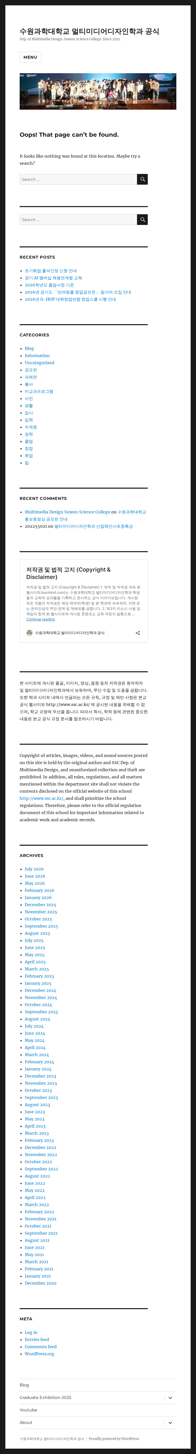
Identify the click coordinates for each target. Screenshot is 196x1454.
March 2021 (36, 1261)
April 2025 (35, 961)
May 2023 (34, 1118)
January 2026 (38, 897)
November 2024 (41, 997)
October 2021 (38, 1226)
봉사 (29, 384)
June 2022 (35, 1183)
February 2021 (39, 1268)
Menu (30, 57)
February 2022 (39, 1211)
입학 (29, 419)
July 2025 (34, 940)
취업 (29, 455)
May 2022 (35, 1190)
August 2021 (37, 1240)
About (26, 1422)
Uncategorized (39, 362)
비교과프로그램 (39, 391)
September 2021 (41, 1233)
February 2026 (39, 890)
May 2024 (35, 1040)
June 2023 (35, 1111)
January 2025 (38, 983)
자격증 (31, 426)
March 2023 (37, 1133)
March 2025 (37, 968)
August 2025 (37, 933)
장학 (29, 434)
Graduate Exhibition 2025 (45, 1397)
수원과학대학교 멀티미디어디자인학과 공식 (90, 31)
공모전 (31, 369)
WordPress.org (39, 1353)
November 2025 (41, 911)
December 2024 (40, 990)
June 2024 (35, 1033)
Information (37, 355)
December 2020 (40, 1283)
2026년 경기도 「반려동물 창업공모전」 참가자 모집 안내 (78, 292)
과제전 (31, 377)
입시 (29, 412)
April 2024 (35, 1047)
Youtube (28, 1410)
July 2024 (34, 1026)
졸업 (29, 441)
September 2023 (41, 1097)
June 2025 (35, 947)
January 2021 (38, 1276)
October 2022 (38, 1161)
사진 (29, 398)
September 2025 (41, 926)
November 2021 (40, 1218)
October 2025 (38, 918)
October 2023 (38, 1090)
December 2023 (40, 1076)
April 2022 (35, 1197)
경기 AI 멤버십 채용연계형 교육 (53, 277)
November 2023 (41, 1083)
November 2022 (41, 1154)
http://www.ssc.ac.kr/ (41, 798)
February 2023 (39, 1140)
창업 (29, 448)
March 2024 (37, 1054)
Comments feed (41, 1346)
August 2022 (37, 1176)
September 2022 (41, 1168)
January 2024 (38, 1068)
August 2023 (37, 1104)
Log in (31, 1332)
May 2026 (35, 883)
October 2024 (38, 1004)
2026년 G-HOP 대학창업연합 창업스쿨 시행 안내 (70, 299)
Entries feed (37, 1339)
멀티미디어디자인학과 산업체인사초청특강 (93, 526)
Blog (29, 348)
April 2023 (35, 1126)
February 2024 (39, 1061)
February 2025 (39, 976)
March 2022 (37, 1204)
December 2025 (40, 904)
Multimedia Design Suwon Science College (67, 511)
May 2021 (34, 1254)
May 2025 (35, 954)
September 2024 (41, 1011)
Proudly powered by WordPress (114, 1439)
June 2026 (35, 876)
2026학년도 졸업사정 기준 (49, 284)
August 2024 (37, 1018)
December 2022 (40, 1147)
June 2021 (34, 1247)
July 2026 (34, 868)
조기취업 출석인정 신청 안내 (51, 270)
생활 (29, 405)
